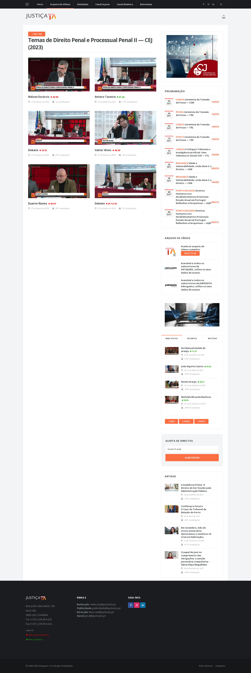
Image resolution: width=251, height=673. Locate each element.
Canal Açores (102, 4)
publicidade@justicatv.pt (106, 608)
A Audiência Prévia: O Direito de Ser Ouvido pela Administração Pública (196, 487)
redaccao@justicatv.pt (103, 604)
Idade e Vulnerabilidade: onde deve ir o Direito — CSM (194, 166)
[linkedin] (213, 4)
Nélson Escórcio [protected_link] (43, 97)
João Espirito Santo (192, 366)
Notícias (212, 338)
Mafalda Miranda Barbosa (196, 396)
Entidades (82, 4)
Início (40, 4)
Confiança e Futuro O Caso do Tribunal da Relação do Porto (193, 509)
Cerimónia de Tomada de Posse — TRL (193, 126)
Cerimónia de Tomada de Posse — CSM (193, 101)
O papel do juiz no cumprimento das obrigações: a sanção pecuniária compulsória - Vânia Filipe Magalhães (195, 558)
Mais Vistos (172, 338)
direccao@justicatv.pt (101, 612)
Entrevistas (146, 4)
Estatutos (220, 665)
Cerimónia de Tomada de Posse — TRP (192, 138)
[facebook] (204, 4)
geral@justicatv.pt (95, 615)
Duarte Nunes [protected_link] (42, 203)
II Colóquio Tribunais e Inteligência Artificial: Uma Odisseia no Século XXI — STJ (193, 152)
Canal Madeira (125, 4)
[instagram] (208, 4)
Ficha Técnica (206, 665)
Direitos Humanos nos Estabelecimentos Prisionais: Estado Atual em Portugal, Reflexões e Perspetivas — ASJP (193, 197)
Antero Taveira (109, 97)
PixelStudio (67, 665)
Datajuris (43, 665)
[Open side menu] (27, 4)
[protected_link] (59, 74)
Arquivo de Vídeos (60, 4)
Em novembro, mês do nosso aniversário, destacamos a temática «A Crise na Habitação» (196, 532)
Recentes (192, 338)
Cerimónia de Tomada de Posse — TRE (192, 113)
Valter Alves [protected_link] (107, 150)
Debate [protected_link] (37, 150)
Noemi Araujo (189, 381)
